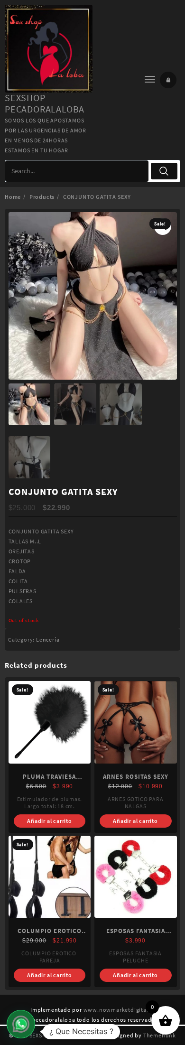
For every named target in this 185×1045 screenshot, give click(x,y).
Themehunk (159, 1035)
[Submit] (164, 171)
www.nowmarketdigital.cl (119, 1009)
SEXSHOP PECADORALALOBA (44, 103)
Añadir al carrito (49, 820)
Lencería (47, 639)
